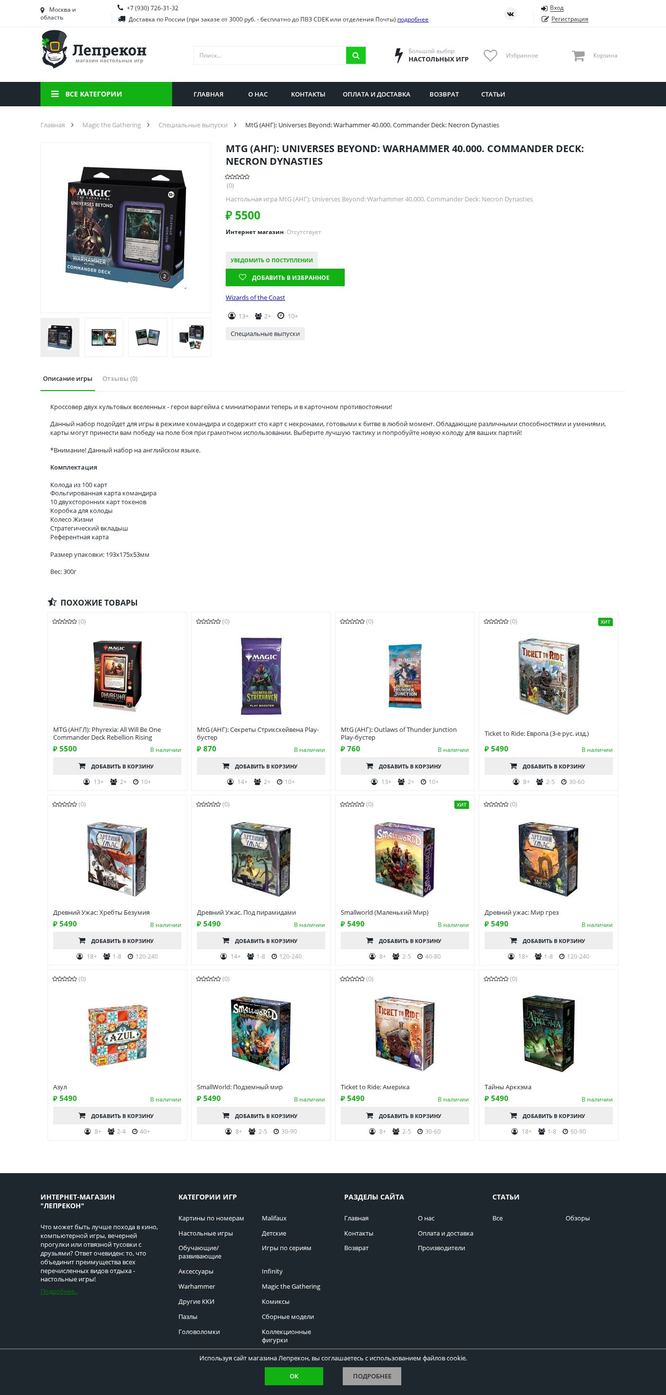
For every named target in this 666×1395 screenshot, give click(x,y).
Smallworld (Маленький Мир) (385, 912)
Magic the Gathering (291, 1286)
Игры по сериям (287, 1248)
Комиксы (276, 1301)
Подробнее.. (59, 1291)
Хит (605, 621)
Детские (274, 1233)
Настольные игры (205, 1233)
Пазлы (187, 1317)
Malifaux (274, 1218)
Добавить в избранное (291, 278)
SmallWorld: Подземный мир (240, 1087)
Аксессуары (196, 1271)
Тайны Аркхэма (508, 1087)
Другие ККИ (196, 1301)
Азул (60, 1087)
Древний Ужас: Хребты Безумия (101, 912)
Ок (294, 1376)
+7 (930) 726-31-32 (152, 8)
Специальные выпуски (265, 333)
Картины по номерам (211, 1218)
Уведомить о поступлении (272, 260)
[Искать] (356, 55)
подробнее (413, 19)
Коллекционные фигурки (286, 1336)
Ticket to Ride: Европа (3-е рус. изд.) (537, 733)
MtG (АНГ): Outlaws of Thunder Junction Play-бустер (399, 734)
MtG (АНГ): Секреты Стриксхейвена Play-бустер (258, 734)
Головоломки (199, 1332)
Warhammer (196, 1286)
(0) (230, 185)
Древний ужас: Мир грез (522, 912)
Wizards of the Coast (255, 298)
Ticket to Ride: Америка (375, 1087)
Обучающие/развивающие (199, 1252)
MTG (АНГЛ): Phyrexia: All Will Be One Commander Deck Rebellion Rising (107, 734)
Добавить (122, 766)
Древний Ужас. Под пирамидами (246, 912)
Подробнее (372, 1376)
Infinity (272, 1271)
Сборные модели (288, 1317)
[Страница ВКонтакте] (510, 13)
